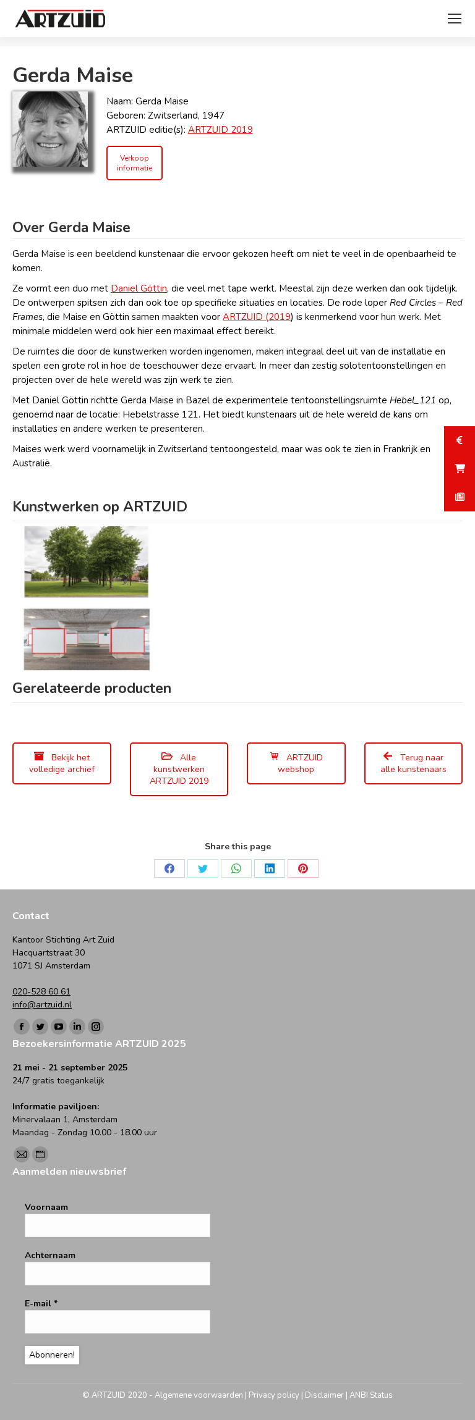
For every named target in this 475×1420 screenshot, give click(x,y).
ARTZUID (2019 (257, 317)
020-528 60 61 (41, 992)
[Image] (50, 129)
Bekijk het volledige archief (62, 763)
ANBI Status (371, 1395)
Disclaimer (324, 1395)
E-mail (41, 1303)
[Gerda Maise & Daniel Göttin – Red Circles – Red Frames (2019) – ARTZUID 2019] (85, 599)
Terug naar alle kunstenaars (413, 763)
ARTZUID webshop (300, 763)
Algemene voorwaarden (199, 1395)
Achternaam (50, 1255)
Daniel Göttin (139, 288)
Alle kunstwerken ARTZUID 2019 (179, 769)
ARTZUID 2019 (220, 130)
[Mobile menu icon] (455, 19)
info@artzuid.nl (42, 1004)
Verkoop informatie (134, 163)
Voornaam (46, 1207)
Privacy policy (274, 1395)
